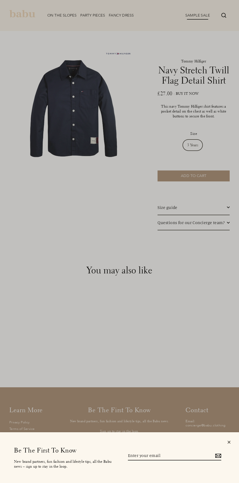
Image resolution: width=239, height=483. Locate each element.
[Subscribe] (217, 455)
